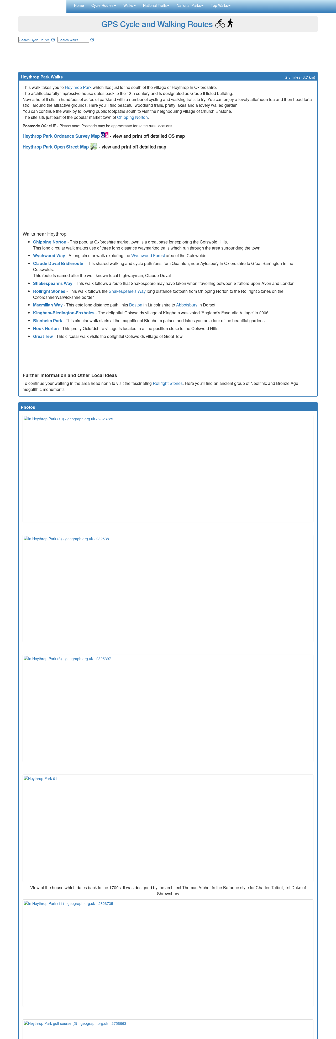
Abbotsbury (186, 305)
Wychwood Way (49, 255)
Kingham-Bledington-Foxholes (63, 313)
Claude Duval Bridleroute (58, 263)
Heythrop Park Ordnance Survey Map (62, 136)
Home (79, 5)
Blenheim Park (47, 320)
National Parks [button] (189, 5)
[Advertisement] (168, 57)
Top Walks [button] (219, 5)
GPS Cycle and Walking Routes (157, 23)
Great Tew (43, 336)
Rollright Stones (49, 291)
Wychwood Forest (148, 255)
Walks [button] (128, 5)
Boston (135, 305)
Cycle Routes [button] (102, 5)
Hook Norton (46, 328)
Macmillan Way (48, 305)
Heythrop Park (78, 87)
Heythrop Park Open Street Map (56, 147)
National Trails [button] (155, 5)
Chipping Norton (132, 117)
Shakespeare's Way (52, 283)
